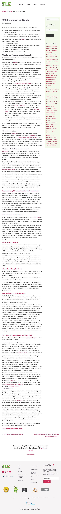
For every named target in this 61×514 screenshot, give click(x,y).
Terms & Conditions (32, 508)
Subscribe (50, 35)
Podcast (32, 479)
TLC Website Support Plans (35, 476)
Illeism (25, 88)
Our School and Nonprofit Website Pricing (51, 118)
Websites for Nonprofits (20, 477)
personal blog (31, 337)
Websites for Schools (22, 474)
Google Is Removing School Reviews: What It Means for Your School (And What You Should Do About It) (52, 100)
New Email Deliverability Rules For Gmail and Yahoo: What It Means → (46, 435)
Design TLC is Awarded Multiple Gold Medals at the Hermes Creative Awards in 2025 (51, 110)
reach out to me (22, 352)
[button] (47, 481)
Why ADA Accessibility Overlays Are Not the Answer (52, 61)
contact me (13, 380)
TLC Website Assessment (33, 473)
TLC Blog (9, 11)
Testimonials (20, 480)
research (23, 39)
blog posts (32, 135)
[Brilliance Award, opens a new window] (35, 489)
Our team (5, 151)
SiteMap (40, 508)
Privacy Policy (22, 508)
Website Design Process (34, 466)
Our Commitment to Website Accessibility (30, 509)
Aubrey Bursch (14, 386)
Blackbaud (37, 217)
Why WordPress (34, 469)
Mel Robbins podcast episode (22, 83)
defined (15, 62)
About (19, 468)
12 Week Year (14, 133)
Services (19, 465)
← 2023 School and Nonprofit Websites (12, 434)
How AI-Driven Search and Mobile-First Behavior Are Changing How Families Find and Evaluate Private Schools (51, 79)
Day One (19, 400)
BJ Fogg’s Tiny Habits (19, 105)
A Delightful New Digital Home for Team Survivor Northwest (52, 54)
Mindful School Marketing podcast (27, 137)
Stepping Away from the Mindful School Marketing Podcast (51, 48)
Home (4, 11)
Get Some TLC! (34, 482)
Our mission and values (8, 169)
